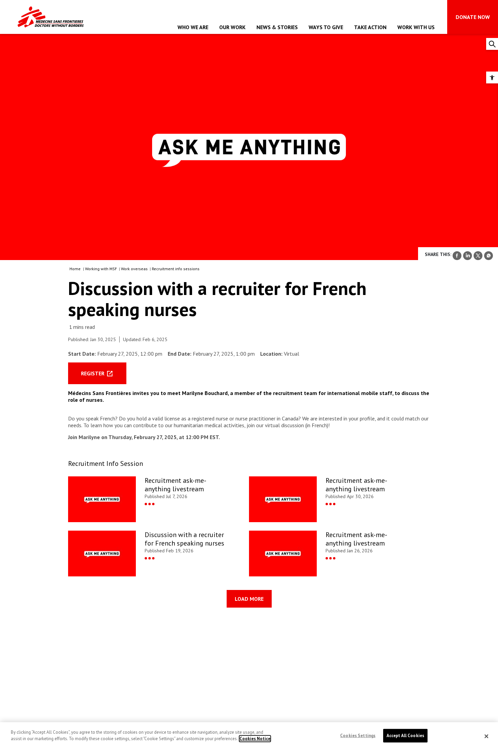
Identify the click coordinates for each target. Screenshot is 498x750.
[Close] (486, 736)
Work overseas (135, 268)
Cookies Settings (357, 735)
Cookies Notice (255, 739)
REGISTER (93, 373)
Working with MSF (101, 268)
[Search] (492, 44)
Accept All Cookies (405, 735)
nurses (94, 399)
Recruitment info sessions (176, 268)
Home (75, 268)
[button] (492, 77)
